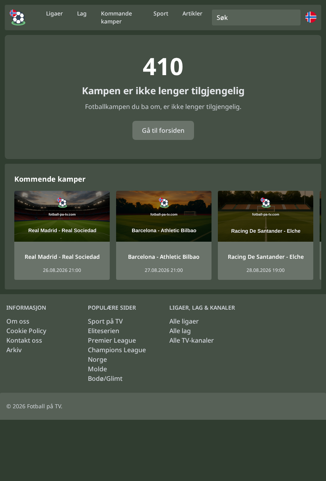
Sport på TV (105, 321)
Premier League (112, 340)
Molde (97, 369)
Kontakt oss (24, 340)
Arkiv (13, 349)
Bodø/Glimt (105, 378)
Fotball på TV (44, 406)
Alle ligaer (184, 321)
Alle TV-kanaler (191, 340)
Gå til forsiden (163, 130)
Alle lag (180, 330)
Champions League (117, 349)
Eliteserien (103, 330)
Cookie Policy (26, 330)
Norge (97, 359)
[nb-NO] (17, 17)
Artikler (192, 13)
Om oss (17, 321)
